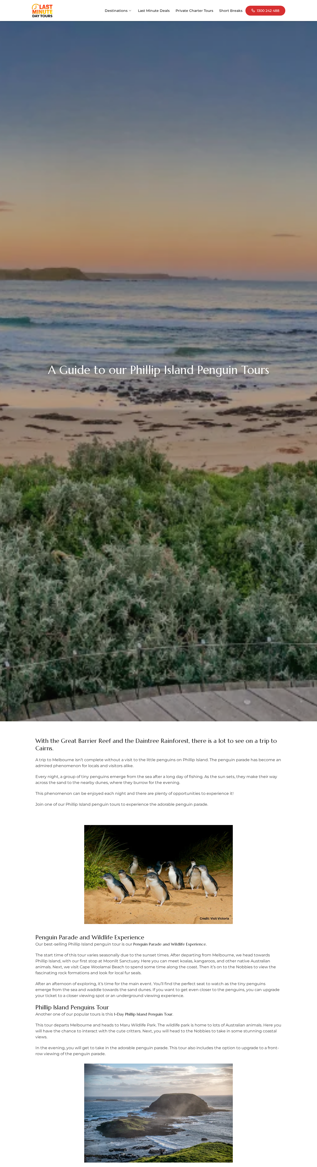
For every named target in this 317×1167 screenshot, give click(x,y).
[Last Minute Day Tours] (42, 10)
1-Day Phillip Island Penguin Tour (143, 1014)
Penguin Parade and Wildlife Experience (169, 944)
